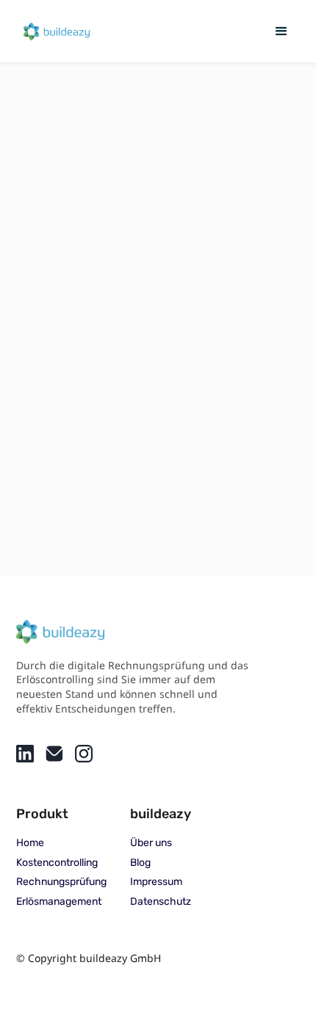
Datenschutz (160, 902)
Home (30, 843)
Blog (140, 863)
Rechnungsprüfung (61, 882)
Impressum (156, 882)
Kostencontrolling (57, 863)
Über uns (151, 843)
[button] (281, 31)
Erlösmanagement (58, 902)
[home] (53, 31)
